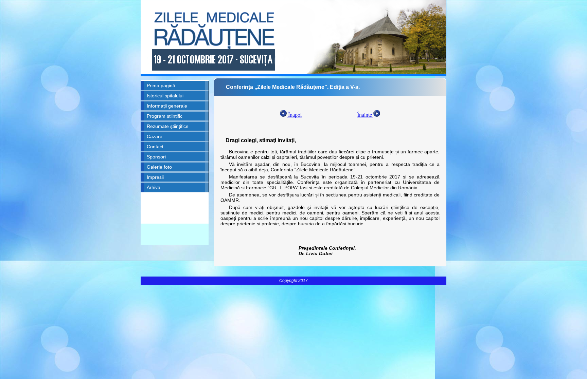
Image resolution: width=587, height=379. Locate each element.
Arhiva (153, 187)
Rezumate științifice (168, 126)
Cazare (154, 136)
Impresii (155, 177)
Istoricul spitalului (165, 95)
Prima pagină (161, 85)
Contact (155, 146)
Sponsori (156, 156)
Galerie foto (159, 167)
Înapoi (294, 115)
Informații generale (167, 106)
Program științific (164, 116)
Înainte (365, 115)
